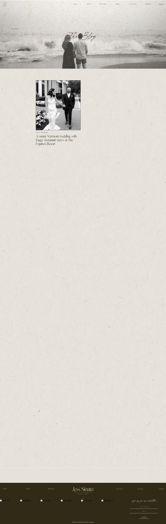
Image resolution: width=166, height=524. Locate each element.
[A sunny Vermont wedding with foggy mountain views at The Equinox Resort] (58, 105)
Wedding (44, 132)
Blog (38, 132)
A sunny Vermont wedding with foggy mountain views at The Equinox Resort (56, 140)
